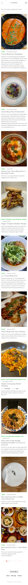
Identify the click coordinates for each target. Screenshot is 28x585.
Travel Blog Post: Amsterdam (13, 112)
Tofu (24, 379)
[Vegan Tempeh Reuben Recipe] (14, 182)
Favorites (8, 219)
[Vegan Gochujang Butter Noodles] (14, 342)
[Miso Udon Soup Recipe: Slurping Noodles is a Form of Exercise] (14, 399)
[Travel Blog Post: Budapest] (14, 15)
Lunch (13, 219)
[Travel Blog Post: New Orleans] (14, 292)
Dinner (3, 219)
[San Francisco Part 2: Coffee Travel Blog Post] (14, 457)
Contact (19, 575)
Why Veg (13, 575)
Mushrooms (13, 379)
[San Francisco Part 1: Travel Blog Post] (14, 508)
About (8, 575)
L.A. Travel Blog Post (9, 276)
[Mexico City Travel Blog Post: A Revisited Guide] (14, 132)
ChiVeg (14, 3)
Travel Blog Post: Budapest (12, 54)
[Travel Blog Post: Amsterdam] (14, 72)
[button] (2, 2)
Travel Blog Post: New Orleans (13, 332)
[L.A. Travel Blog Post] (14, 236)
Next (18, 561)
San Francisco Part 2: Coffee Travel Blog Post (12, 498)
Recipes (18, 219)
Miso (13, 436)
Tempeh (23, 219)
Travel (3, 51)
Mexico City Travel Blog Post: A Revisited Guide (13, 172)
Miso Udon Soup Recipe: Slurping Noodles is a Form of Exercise (13, 443)
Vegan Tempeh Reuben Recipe (13, 224)
